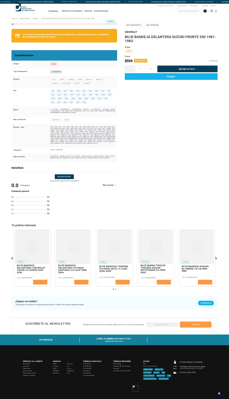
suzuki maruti (149, 376)
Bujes (35, 18)
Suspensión (25, 18)
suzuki (156, 372)
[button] (12, 258)
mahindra (147, 372)
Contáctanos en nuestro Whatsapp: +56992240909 (31, 1)
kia (163, 372)
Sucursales (46, 340)
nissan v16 (158, 369)
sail (169, 376)
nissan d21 (160, 376)
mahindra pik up (150, 379)
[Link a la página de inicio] (14, 18)
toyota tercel (163, 379)
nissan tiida (148, 369)
